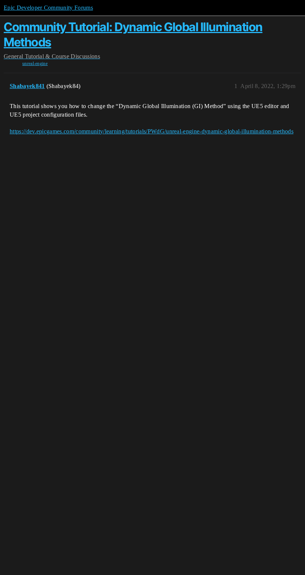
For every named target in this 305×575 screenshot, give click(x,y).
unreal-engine (35, 63)
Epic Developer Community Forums (48, 7)
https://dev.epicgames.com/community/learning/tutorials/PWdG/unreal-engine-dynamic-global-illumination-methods (151, 131)
